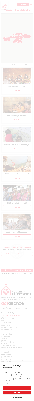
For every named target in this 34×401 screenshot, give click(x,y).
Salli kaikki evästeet (17, 388)
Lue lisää (5, 383)
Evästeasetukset (17, 397)
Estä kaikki (17, 392)
